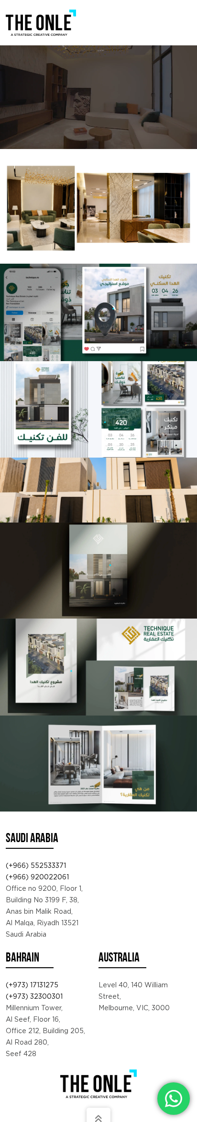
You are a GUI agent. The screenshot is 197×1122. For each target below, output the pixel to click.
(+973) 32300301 (34, 996)
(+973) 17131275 (32, 985)
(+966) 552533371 (36, 865)
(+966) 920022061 (37, 877)
